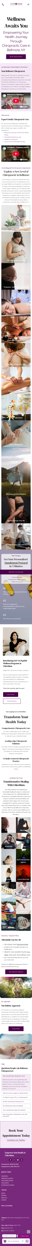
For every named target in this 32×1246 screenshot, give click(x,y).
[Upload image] (22, 1241)
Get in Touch (25, 1236)
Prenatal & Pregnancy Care (12, 137)
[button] (28, 4)
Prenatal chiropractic (9, 1236)
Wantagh (22, 86)
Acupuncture (8, 141)
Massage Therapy (19, 141)
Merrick (16, 86)
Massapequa (5, 89)
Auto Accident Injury (8, 928)
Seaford (27, 86)
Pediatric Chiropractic (11, 139)
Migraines (23, 830)
